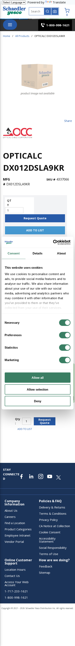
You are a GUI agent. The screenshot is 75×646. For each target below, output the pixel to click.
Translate (59, 2)
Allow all (38, 377)
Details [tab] (37, 253)
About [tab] (61, 253)
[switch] (64, 335)
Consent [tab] (14, 253)
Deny (37, 401)
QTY (9, 202)
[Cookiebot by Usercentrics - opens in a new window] (53, 242)
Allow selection (37, 389)
